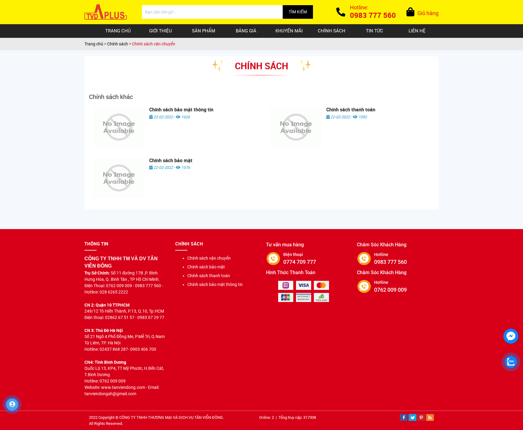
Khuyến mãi (289, 31)
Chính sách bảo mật (170, 160)
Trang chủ (118, 31)
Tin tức (374, 31)
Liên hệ (417, 31)
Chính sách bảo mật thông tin (181, 109)
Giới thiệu (160, 31)
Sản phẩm (203, 31)
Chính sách (331, 31)
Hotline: (373, 12)
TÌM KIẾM (298, 11)
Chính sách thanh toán (350, 109)
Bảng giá (246, 31)
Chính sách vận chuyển (209, 258)
